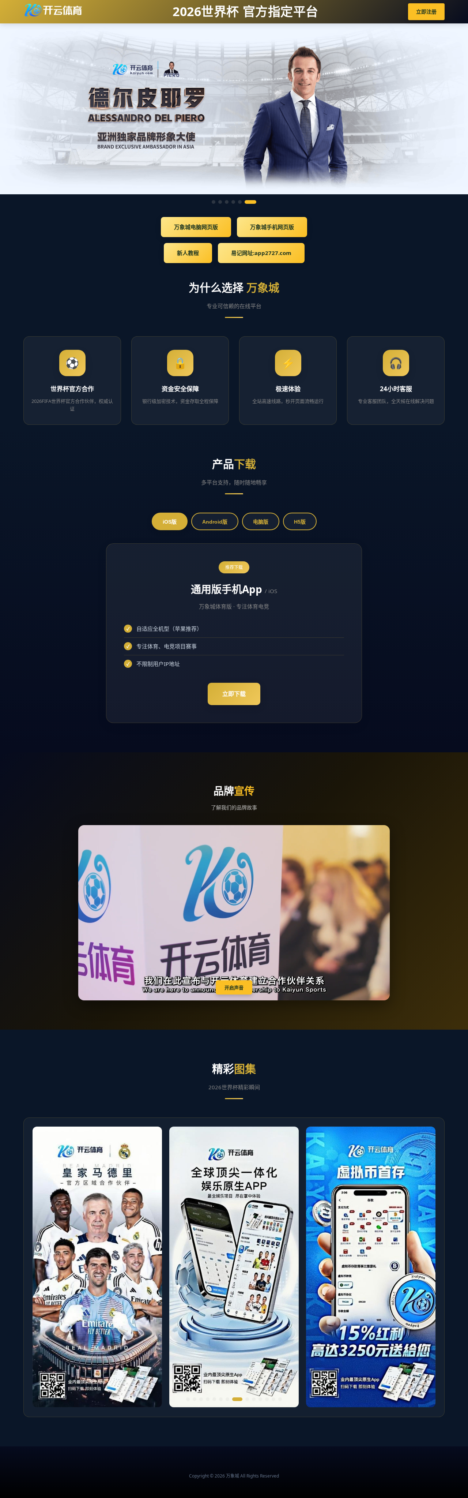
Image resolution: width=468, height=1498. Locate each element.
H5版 (300, 522)
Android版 (214, 522)
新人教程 (188, 252)
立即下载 (234, 694)
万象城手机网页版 (272, 227)
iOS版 (170, 522)
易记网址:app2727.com (261, 252)
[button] (188, 1399)
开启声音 (234, 987)
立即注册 (426, 11)
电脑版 (260, 522)
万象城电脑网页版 (196, 227)
